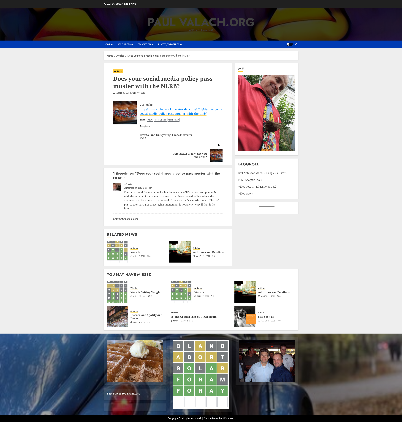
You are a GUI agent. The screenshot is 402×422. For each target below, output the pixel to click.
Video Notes (245, 193)
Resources (124, 44)
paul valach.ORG (201, 22)
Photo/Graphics (168, 44)
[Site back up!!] (245, 316)
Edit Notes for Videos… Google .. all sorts (262, 173)
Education (144, 44)
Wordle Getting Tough (145, 292)
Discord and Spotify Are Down (146, 316)
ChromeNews (211, 418)
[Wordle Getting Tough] (117, 292)
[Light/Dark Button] (290, 44)
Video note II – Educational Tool (257, 187)
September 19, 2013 (135, 93)
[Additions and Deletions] (180, 252)
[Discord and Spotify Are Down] (117, 316)
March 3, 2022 (180, 321)
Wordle (135, 252)
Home (107, 44)
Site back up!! (267, 316)
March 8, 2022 (140, 322)
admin (119, 93)
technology (173, 119)
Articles (118, 71)
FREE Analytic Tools (250, 180)
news (150, 119)
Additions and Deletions (208, 252)
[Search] (296, 44)
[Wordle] (117, 252)
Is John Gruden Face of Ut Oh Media (194, 316)
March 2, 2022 (268, 321)
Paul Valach (160, 119)
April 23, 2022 (140, 296)
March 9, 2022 (203, 256)
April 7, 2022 (139, 256)
